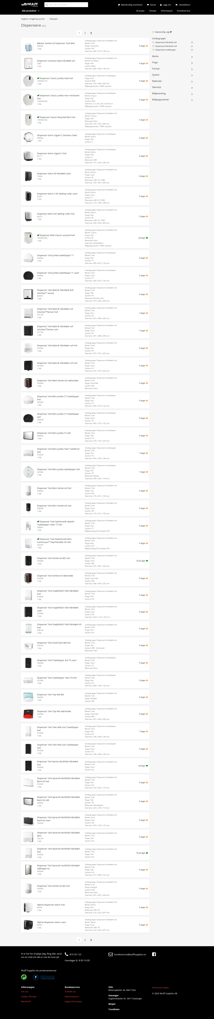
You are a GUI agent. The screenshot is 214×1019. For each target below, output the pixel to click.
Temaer (152, 10)
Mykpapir (53, 19)
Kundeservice (183, 10)
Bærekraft (26, 1001)
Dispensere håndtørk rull (174, 46)
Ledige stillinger (29, 996)
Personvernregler (160, 987)
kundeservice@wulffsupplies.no (130, 954)
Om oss (24, 991)
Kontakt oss (70, 991)
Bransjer (140, 10)
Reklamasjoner (72, 996)
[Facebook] (154, 954)
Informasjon (167, 10)
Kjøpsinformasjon (73, 1001)
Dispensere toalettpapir (174, 49)
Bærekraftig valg (162, 32)
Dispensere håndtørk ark (174, 42)
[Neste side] (91, 33)
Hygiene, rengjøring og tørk (33, 19)
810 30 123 (75, 954)
